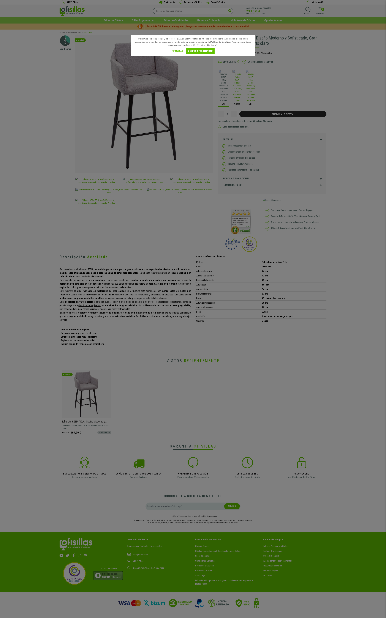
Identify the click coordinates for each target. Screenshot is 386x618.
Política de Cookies (220, 42)
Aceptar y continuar (200, 51)
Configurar (177, 51)
